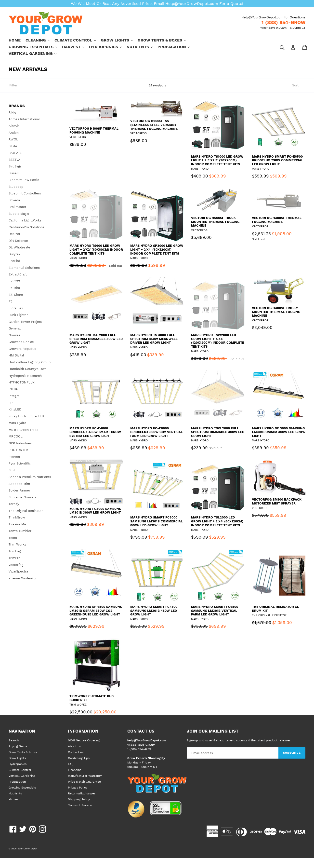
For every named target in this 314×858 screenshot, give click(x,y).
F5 (11, 301)
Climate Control (77, 40)
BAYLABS (15, 153)
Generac (15, 328)
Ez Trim (14, 288)
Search (14, 740)
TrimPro (14, 558)
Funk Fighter (18, 315)
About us (74, 746)
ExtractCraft (18, 274)
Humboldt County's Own (28, 369)
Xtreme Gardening (22, 578)
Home (15, 40)
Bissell (14, 173)
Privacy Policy (77, 787)
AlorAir (14, 126)
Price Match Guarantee (84, 781)
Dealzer (14, 234)
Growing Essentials (35, 46)
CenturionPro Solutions (26, 227)
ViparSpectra (18, 571)
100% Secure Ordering (84, 740)
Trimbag (15, 551)
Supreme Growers (23, 497)
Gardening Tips (79, 758)
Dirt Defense (18, 241)
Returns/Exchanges (81, 793)
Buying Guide (18, 746)
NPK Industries (20, 443)
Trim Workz (17, 544)
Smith (13, 470)
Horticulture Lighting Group (30, 362)
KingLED (15, 409)
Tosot (13, 538)
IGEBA (13, 389)
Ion (11, 403)
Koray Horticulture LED (26, 416)
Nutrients (142, 46)
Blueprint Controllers (25, 193)
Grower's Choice (21, 342)
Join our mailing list (212, 731)
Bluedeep (16, 187)
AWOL (13, 139)
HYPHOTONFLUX (22, 382)
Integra (14, 396)
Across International (24, 119)
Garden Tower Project (25, 322)
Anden (14, 133)
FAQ (71, 764)
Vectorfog (16, 565)
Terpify (14, 504)
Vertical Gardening (35, 53)
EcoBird (14, 261)
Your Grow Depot (27, 848)
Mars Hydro (17, 423)
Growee (15, 335)
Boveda (14, 200)
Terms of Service (80, 805)
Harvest (75, 46)
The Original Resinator (26, 511)
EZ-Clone (16, 295)
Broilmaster (17, 207)
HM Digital (16, 355)
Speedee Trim (19, 484)
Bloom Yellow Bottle (24, 180)
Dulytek (14, 254)
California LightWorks (25, 220)
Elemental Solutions (24, 268)
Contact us (75, 752)
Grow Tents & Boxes (164, 40)
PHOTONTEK (18, 450)
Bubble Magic (19, 214)
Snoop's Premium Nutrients (30, 477)
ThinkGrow (17, 517)
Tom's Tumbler (20, 531)
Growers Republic (22, 349)
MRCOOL (16, 436)
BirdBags (15, 166)
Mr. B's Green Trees (23, 430)
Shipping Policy (79, 799)
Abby (12, 112)
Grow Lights (119, 40)
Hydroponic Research (25, 376)
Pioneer (14, 457)
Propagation (176, 46)
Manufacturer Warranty (85, 775)
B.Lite (13, 146)
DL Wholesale (19, 247)
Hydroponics (108, 46)
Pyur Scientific (20, 463)
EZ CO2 (14, 281)
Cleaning (40, 40)
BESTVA (14, 160)
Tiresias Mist (18, 524)
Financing (74, 770)
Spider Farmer (19, 490)
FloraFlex (16, 308)
